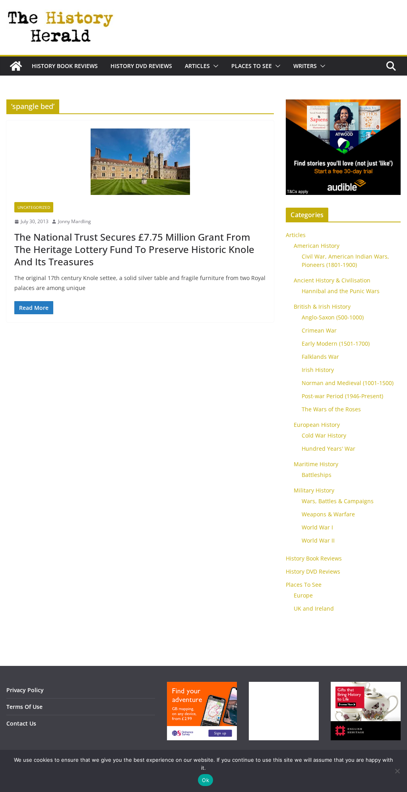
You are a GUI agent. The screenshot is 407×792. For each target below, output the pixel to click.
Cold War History (324, 435)
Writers (305, 66)
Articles (197, 66)
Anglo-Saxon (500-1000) (333, 317)
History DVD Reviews (141, 66)
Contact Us (21, 723)
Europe (303, 595)
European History (317, 424)
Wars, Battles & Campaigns (338, 501)
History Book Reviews (65, 66)
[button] (214, 66)
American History (316, 245)
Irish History (318, 370)
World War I (317, 527)
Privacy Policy (25, 690)
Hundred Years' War (328, 448)
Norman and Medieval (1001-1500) (347, 383)
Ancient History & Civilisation (332, 280)
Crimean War (319, 330)
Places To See (251, 66)
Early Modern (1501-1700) (336, 343)
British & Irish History (322, 306)
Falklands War (320, 356)
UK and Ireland (314, 608)
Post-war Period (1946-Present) (342, 396)
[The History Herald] (15, 66)
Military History (314, 490)
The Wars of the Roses (331, 409)
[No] (397, 771)
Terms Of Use (24, 706)
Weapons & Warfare (328, 514)
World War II (318, 540)
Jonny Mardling (74, 221)
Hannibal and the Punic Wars (341, 291)
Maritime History (316, 464)
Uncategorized (33, 207)
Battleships (316, 475)
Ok (205, 780)
